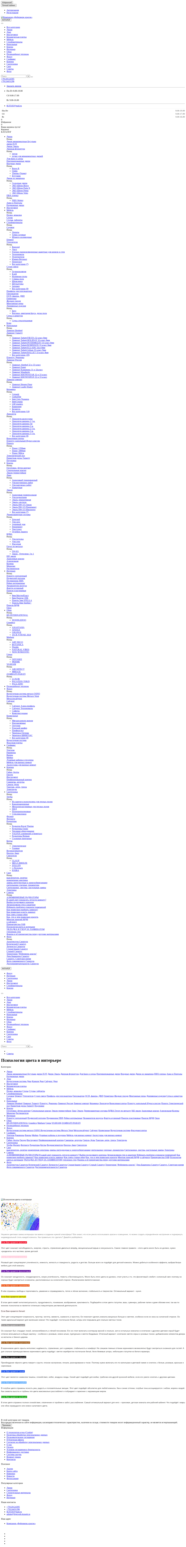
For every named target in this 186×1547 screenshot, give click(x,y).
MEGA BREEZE (19, 863)
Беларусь (16, 409)
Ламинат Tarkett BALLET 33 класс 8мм (30, 352)
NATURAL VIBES (20, 649)
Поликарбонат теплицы (18, 54)
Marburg (10, 637)
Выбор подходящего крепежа (20, 902)
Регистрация (12, 12)
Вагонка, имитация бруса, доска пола (29, 313)
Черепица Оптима (20, 733)
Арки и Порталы (14, 203)
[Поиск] (32, 76)
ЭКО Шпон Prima (20, 190)
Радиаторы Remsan (21, 836)
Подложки (11, 460)
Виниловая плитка (15, 438)
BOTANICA (17, 644)
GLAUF (15, 860)
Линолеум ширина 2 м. (22, 426)
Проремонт (17, 527)
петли (14, 154)
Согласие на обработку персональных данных (28, 1442)
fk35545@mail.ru (14, 106)
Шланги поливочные (22, 237)
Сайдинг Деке (51, 1081)
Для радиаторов (19, 497)
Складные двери (19, 183)
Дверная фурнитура (16, 149)
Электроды (12, 789)
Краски (10, 988)
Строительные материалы (19, 1493)
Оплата (10, 1447)
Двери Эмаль (13, 146)
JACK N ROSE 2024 (21, 635)
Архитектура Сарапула (17, 941)
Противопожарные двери (18, 161)
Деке (9, 32)
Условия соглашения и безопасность (23, 1449)
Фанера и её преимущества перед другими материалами (33, 934)
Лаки (9, 475)
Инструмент (12, 34)
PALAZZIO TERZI (21, 681)
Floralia (15, 647)
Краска (10, 47)
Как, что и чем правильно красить (22, 917)
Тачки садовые (19, 235)
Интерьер (11, 49)
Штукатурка (17, 284)
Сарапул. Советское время (19, 959)
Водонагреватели (15, 851)
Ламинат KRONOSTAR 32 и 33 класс (29, 374)
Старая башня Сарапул (17, 949)
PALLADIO (17, 684)
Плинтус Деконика (15, 357)
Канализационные (20, 804)
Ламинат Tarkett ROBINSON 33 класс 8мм (31, 345)
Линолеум (11, 414)
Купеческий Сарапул (16, 944)
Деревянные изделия (16, 306)
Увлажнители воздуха (17, 586)
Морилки (11, 566)
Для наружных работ (21, 485)
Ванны (10, 755)
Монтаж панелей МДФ (17, 919)
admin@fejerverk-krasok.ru (18, 1514)
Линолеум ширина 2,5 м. (23, 428)
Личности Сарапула (16, 946)
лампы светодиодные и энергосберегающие (27, 882)
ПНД (14, 809)
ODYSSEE (17, 659)
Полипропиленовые (21, 811)
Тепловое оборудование (23, 831)
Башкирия (16, 406)
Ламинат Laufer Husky (22, 387)
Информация (7, 1428)
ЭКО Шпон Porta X (21, 188)
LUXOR (16, 679)
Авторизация (13, 10)
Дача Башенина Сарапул (18, 956)
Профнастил (18, 730)
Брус (14, 311)
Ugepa (9, 654)
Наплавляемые (19, 723)
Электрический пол (16, 455)
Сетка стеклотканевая (22, 320)
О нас (9, 1445)
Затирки (16, 286)
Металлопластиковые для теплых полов (30, 806)
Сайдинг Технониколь (22, 708)
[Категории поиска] (2, 23)
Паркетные (17, 487)
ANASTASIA (18, 627)
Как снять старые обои (17, 914)
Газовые (16, 848)
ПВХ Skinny (17, 200)
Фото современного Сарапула (20, 961)
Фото (9, 71)
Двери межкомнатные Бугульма (21, 141)
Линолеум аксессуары (22, 419)
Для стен (16, 541)
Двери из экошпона (16, 178)
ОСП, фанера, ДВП (16, 296)
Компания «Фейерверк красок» (21, 1523)
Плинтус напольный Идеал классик (23, 441)
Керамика (11, 389)
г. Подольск (17, 868)
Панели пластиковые (16, 590)
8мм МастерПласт (20, 595)
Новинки (11, 1473)
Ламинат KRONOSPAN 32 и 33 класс (29, 377)
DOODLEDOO (19, 620)
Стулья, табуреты (14, 220)
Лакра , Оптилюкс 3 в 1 (23, 554)
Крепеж (10, 61)
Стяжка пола (18, 279)
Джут (14, 249)
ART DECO (17, 642)
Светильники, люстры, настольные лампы (26, 887)
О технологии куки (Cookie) (20, 1432)
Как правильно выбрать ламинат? (22, 909)
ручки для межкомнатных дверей (27, 156)
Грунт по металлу (15, 546)
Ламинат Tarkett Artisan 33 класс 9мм (29, 350)
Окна (9, 608)
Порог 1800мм (18, 451)
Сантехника (12, 64)
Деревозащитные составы (19, 514)
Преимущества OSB (16, 924)
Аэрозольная (12, 561)
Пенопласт (17, 262)
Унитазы (11, 750)
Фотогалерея (12, 1478)
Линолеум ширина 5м (22, 424)
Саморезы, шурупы (16, 782)
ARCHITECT (18, 669)
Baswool (16, 247)
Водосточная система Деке (19, 1081)
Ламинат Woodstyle (21, 372)
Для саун (16, 522)
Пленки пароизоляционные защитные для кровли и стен (38, 252)
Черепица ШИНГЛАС (22, 735)
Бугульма (16, 176)
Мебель (10, 39)
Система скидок (14, 1454)
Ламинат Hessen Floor (22, 384)
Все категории (13, 27)
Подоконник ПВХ (15, 581)
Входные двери (14, 163)
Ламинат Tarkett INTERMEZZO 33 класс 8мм (33, 343)
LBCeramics (17, 404)
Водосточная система (16, 740)
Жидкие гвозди (14, 301)
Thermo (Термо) (19, 173)
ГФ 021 (15, 551)
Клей (14, 274)
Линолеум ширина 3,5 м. (23, 433)
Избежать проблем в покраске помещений (26, 907)
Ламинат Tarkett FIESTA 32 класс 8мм (29, 338)
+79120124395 (7, 79)
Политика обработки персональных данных (27, 1435)
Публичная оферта (15, 1440)
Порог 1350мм (18, 448)
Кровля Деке (38, 1081)
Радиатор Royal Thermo (23, 826)
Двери (9, 29)
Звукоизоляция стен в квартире (21, 905)
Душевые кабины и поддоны (20, 760)
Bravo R (15, 168)
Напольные (12, 44)
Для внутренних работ (22, 482)
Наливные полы (19, 276)
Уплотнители (18, 257)
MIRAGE (16, 671)
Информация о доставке (18, 1452)
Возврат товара (14, 1457)
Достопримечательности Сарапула (23, 963)
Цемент (10, 239)
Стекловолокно (19, 814)
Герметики (11, 298)
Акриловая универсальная (24, 495)
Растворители (13, 568)
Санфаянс (11, 59)
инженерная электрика (17, 880)
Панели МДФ (13, 605)
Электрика (11, 890)
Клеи (9, 323)
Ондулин (16, 725)
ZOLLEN (16, 865)
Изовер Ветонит (19, 259)
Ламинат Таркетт (15, 333)
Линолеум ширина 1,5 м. (23, 421)
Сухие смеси (12, 266)
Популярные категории (12, 1483)
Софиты (16, 711)
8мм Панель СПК (20, 598)
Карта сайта (12, 1471)
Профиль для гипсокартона (19, 291)
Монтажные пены (15, 303)
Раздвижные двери (15, 205)
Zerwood (16, 519)
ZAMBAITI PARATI (16, 674)
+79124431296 (7, 81)
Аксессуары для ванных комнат (21, 765)
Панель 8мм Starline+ (21, 603)
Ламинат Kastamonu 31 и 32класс (27, 370)
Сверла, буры (13, 784)
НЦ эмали (11, 556)
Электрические (19, 846)
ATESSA (16, 630)
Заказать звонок (14, 86)
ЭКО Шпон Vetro (20, 193)
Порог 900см (18, 453)
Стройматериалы (14, 42)
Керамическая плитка (17, 37)
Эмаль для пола (19, 502)
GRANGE (16, 632)
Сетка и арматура (15, 316)
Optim (14, 171)
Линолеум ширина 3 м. (22, 431)
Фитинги (11, 819)
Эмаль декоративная (21, 500)
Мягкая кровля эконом (22, 721)
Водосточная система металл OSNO (23, 694)
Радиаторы (12, 821)
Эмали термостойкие (16, 473)
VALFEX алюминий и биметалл (27, 833)
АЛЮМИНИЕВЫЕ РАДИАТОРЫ (23, 897)
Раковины (11, 752)
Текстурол (17, 529)
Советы (10, 69)
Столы (10, 217)
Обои (9, 52)
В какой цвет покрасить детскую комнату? (26, 900)
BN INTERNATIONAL (17, 615)
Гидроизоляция (19, 271)
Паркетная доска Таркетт (18, 458)
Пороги (10, 443)
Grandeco (11, 622)
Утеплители (12, 242)
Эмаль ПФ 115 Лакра (22, 505)
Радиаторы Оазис (20, 828)
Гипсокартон (13, 293)
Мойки (10, 757)
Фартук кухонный (15, 588)
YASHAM (11, 664)
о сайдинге (12, 922)
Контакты (11, 1459)
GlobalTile (16, 397)
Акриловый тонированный (24, 480)
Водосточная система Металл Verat (23, 696)
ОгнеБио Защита (20, 532)
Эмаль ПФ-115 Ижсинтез (23, 509)
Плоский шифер (19, 728)
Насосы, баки (13, 853)
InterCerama (17, 401)
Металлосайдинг (14, 698)
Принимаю (6, 1425)
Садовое (10, 227)
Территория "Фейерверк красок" (22, 954)
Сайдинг (11, 701)
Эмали (10, 490)
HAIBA (15, 870)
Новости (11, 1476)
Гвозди (10, 775)
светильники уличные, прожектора (23, 885)
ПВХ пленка (12, 195)
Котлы (10, 841)
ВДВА (9, 534)
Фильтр (10, 816)
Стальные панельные (22, 838)
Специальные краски (16, 470)
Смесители (12, 855)
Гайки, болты (13, 772)
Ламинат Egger (19, 367)
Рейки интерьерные (16, 583)
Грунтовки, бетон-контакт (19, 468)
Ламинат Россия (14, 360)
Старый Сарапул (14, 951)
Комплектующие (20, 713)
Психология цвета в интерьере (21, 927)
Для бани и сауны (15, 158)
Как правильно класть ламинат (21, 912)
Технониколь (18, 254)
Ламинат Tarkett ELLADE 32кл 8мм (28, 347)
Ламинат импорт (14, 379)
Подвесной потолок (16, 578)
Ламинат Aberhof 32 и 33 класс (26, 365)
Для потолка (18, 539)
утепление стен (14, 932)
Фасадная (16, 544)
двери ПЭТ (12, 144)
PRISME (16, 662)
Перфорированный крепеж (19, 779)
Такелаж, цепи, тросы (17, 787)
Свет (9, 66)
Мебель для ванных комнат (19, 762)
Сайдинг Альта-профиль (23, 706)
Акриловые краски (15, 559)
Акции (10, 1469)
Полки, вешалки (14, 215)
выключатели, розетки (17, 878)
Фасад (9, 56)
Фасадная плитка (14, 743)
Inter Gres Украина (20, 399)
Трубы (10, 797)
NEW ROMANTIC (20, 652)
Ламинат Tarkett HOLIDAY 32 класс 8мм (31, 340)
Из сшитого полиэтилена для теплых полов (32, 801)
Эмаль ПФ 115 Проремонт (24, 507)
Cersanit (15, 394)
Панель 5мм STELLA (22, 600)
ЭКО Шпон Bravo (20, 185)
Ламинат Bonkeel (14, 330)
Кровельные (12, 716)
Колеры (10, 563)
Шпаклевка (17, 281)
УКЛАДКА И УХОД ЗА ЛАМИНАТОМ (26, 929)
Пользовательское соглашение (21, 1437)
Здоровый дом (18, 524)
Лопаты (15, 232)
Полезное (5, 1464)
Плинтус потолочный (17, 576)
